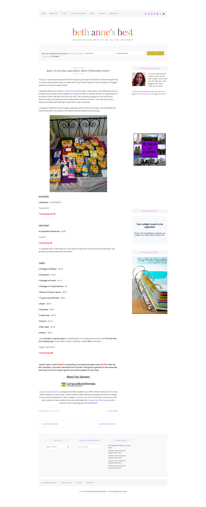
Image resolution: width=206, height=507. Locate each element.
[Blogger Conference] (149, 313)
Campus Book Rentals (73, 91)
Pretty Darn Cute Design (117, 491)
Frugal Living (54, 411)
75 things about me (147, 94)
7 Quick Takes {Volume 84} (50, 424)
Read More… (162, 94)
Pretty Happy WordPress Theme (95, 491)
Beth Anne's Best (103, 31)
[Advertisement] (103, 5)
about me (161, 91)
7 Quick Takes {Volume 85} (106, 424)
